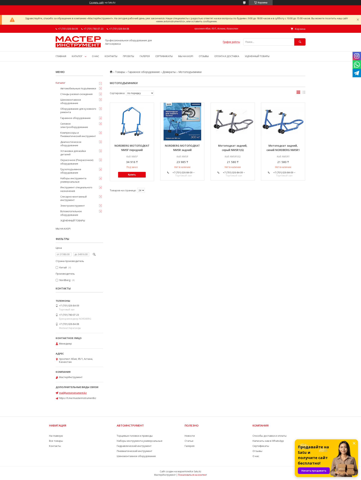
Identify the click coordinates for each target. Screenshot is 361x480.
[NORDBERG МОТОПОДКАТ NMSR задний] (182, 121)
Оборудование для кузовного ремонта (78, 110)
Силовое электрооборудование (74, 125)
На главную (56, 435)
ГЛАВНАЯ (61, 56)
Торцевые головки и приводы (135, 435)
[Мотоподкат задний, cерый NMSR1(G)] (233, 121)
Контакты (55, 446)
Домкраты (169, 71)
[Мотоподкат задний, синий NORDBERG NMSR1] (283, 121)
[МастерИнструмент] (78, 46)
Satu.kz (197, 471)
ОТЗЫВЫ (204, 56)
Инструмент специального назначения (76, 189)
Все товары (56, 440)
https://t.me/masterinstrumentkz (77, 398)
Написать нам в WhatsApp (268, 440)
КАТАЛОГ (77, 56)
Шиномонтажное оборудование (70, 101)
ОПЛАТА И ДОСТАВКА (226, 56)
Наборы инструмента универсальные (73, 180)
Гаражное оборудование (144, 71)
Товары (120, 71)
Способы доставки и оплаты (270, 435)
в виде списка (303, 93)
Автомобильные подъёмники (78, 88)
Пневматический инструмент (134, 451)
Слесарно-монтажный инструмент (73, 198)
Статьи (189, 440)
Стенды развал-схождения (76, 94)
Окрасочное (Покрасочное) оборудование (76, 161)
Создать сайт (96, 2)
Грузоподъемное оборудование (70, 171)
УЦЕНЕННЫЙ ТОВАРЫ (257, 56)
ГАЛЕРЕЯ (145, 56)
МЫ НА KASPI (185, 56)
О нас (256, 456)
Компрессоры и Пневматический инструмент (78, 134)
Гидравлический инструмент (134, 446)
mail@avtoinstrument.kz (73, 392)
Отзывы (257, 451)
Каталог (60, 82)
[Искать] (300, 42)
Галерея (189, 446)
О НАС (95, 56)
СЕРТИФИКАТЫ (164, 56)
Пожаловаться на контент (192, 474)
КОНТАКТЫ (111, 56)
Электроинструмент (72, 205)
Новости (190, 435)
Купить (132, 174)
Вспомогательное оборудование (71, 213)
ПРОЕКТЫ (128, 56)
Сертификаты (261, 446)
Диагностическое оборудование (70, 143)
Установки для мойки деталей (73, 152)
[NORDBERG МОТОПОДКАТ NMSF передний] (132, 121)
